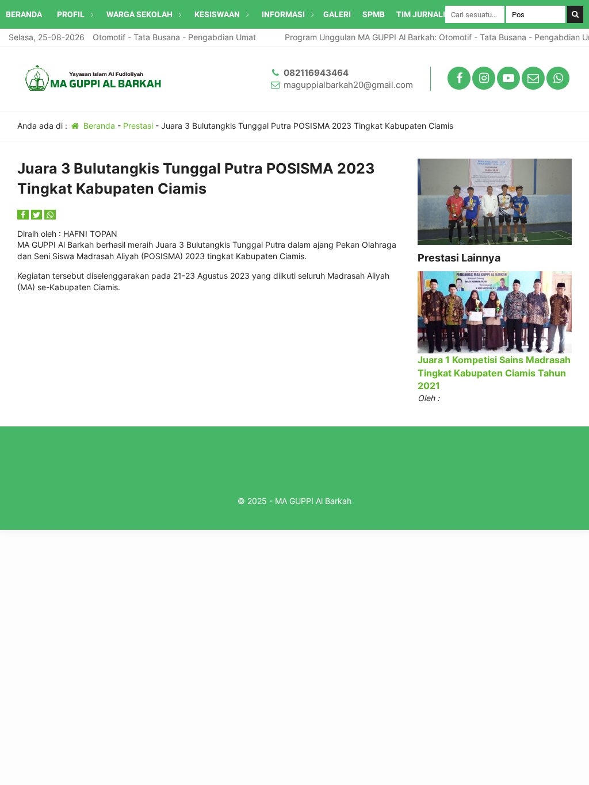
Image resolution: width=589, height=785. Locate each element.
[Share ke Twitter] (38, 215)
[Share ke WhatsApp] (50, 215)
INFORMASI (283, 14)
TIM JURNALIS (423, 14)
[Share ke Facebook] (24, 215)
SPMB (373, 14)
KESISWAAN (217, 14)
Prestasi (138, 125)
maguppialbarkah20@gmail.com (348, 84)
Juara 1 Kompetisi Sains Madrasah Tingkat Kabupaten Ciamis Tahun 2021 (494, 372)
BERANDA (24, 14)
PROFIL (71, 14)
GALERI (337, 14)
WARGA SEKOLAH (139, 14)
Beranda (98, 125)
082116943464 (316, 72)
